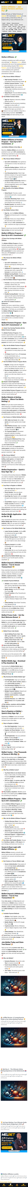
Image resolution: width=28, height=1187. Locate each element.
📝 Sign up (11, 1185)
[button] (11, 2)
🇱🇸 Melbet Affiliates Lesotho (10, 1174)
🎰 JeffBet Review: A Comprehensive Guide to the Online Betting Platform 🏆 (13, 1018)
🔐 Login (3, 1185)
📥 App (17, 1185)
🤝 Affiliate (23, 1185)
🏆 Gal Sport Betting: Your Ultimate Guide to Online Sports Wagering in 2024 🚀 (14, 1123)
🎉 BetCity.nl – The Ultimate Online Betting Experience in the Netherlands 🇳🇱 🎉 (13, 1070)
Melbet (19, 62)
